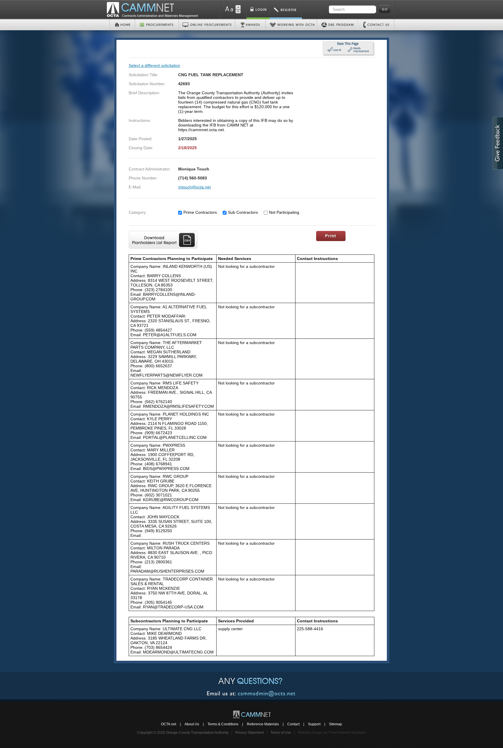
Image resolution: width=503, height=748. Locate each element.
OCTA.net (168, 724)
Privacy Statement (249, 733)
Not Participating (284, 212)
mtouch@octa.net (194, 187)
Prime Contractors (200, 212)
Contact (293, 724)
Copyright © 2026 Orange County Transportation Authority (183, 733)
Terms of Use (280, 733)
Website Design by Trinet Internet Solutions (332, 733)
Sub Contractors (243, 212)
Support (314, 724)
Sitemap (335, 724)
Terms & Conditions (223, 724)
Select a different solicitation (154, 65)
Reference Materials (263, 724)
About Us (192, 724)
